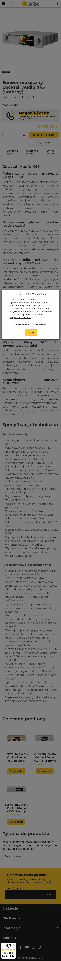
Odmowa (40, 324)
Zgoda (31, 332)
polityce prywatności (20, 317)
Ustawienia (23, 324)
